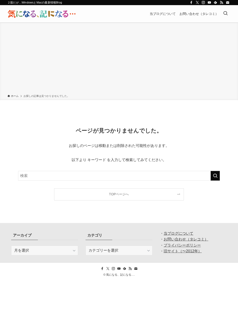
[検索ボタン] (225, 13)
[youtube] (209, 2)
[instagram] (203, 2)
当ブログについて (178, 233)
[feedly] (215, 2)
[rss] (221, 2)
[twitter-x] (197, 2)
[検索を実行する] (215, 176)
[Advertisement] (119, 59)
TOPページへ (119, 194)
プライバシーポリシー (182, 245)
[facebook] (191, 2)
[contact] (228, 2)
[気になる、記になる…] (41, 14)
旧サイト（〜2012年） (183, 251)
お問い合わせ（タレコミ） (186, 239)
